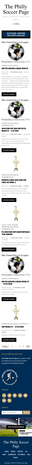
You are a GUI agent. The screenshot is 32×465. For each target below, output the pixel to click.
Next (28, 346)
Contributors (12, 454)
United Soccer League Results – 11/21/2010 (15, 283)
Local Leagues (12, 225)
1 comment (26, 186)
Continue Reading (9, 94)
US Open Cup (23, 324)
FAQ (26, 451)
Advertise (20, 451)
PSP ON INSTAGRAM (16, 427)
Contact (13, 451)
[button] (16, 24)
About (4, 454)
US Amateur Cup (8, 125)
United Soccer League (10, 65)
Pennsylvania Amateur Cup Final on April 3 (14, 181)
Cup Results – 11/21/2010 (13, 326)
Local (4, 225)
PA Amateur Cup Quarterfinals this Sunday (16, 233)
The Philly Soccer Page (16, 9)
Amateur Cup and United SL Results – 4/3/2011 (14, 129)
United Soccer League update (15, 68)
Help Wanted (21, 454)
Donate (7, 451)
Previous (5, 346)
